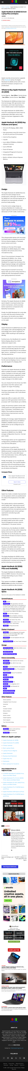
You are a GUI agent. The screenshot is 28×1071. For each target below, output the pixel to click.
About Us (16, 1065)
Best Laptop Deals (8, 748)
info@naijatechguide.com (17, 1048)
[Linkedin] (16, 23)
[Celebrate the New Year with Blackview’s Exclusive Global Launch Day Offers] (14, 978)
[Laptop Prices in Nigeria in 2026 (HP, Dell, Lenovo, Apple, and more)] (14, 958)
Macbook (7, 826)
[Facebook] (2, 23)
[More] (20, 23)
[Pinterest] (9, 23)
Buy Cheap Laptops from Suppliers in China (13, 1007)
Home (2, 7)
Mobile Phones (5, 986)
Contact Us (22, 1065)
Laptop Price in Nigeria (10, 750)
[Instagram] (7, 1058)
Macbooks (6, 761)
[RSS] (16, 1058)
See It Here (17, 482)
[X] (6, 23)
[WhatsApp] (13, 23)
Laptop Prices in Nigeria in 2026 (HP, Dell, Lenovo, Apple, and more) (12, 967)
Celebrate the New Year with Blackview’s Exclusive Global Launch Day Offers (13, 988)
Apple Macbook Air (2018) (10, 740)
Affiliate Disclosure (20, 1063)
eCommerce (4, 1006)
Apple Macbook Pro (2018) (11, 743)
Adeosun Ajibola (6, 20)
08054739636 (16, 1045)
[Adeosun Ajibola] (6, 840)
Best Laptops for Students (11, 764)
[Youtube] (24, 1058)
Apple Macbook (8, 753)
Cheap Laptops (7, 745)
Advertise (5, 1063)
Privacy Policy (11, 1063)
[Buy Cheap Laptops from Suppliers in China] (14, 999)
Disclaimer (6, 1065)
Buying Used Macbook (10, 756)
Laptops (7, 7)
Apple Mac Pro (7, 758)
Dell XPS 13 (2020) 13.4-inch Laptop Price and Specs (21, 858)
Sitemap (11, 1065)
